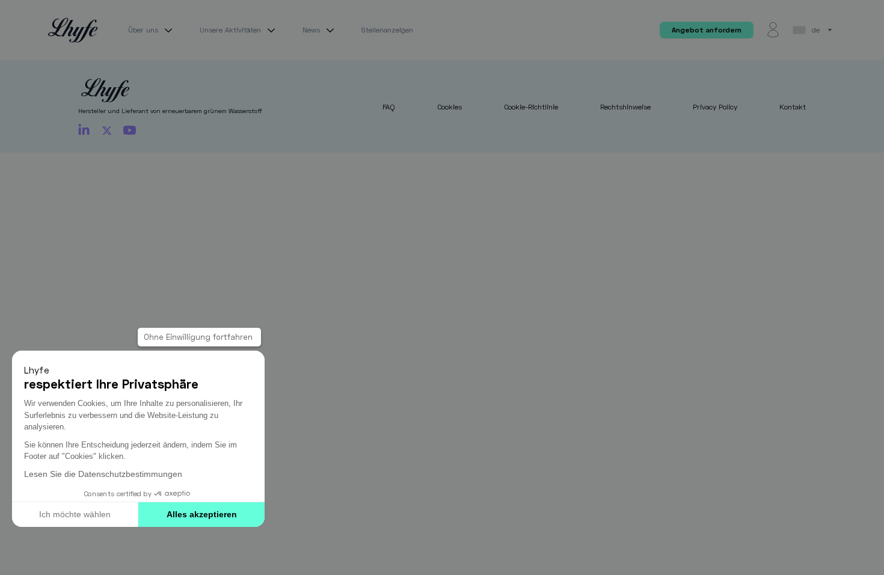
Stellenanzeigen (387, 29)
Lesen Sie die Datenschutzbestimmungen (103, 474)
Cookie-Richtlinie (531, 106)
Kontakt (792, 106)
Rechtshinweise (625, 106)
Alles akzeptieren (202, 514)
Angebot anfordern (706, 29)
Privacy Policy (715, 106)
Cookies (449, 106)
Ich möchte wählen (75, 514)
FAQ (388, 106)
